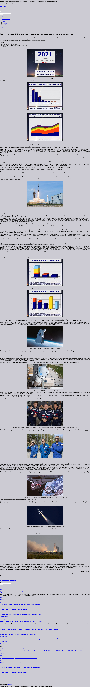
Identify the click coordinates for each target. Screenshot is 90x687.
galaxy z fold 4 (21, 648)
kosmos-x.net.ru (8, 575)
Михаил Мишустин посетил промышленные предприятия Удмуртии (18, 634)
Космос (4, 17)
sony (81, 648)
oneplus (54, 648)
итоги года (8, 577)
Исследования (2, 650)
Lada (32, 648)
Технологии (4, 23)
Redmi (69, 648)
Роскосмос (65, 650)
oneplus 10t (57, 648)
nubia (52, 648)
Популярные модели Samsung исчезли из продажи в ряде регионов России (20, 604)
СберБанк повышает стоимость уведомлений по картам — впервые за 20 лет (20, 614)
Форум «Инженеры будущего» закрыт (8, 580)
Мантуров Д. (26, 650)
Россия (70, 650)
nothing (42, 648)
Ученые (75, 650)
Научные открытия (56, 650)
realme (65, 648)
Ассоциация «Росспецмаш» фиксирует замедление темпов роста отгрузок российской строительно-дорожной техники (31, 639)
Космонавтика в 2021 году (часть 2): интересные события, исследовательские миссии (18, 578)
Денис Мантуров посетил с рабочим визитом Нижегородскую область (18, 643)
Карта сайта (4, 24)
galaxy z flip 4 (16, 648)
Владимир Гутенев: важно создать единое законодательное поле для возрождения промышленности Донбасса (29, 629)
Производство (7, 650)
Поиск (1, 12)
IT (2, 16)
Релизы (10, 650)
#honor (4, 648)
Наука (3, 20)
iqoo (27, 648)
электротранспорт (87, 650)
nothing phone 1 (47, 648)
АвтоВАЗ (19, 650)
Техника (4, 22)
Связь (3, 21)
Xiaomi (84, 648)
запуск (83, 650)
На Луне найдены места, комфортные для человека (13, 609)
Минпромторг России (39, 650)
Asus (13, 648)
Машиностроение (6, 19)
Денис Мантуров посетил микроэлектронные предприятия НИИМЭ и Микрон (21, 621)
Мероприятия (31, 650)
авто (81, 650)
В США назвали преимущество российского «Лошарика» (15, 599)
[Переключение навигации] (0, 11)
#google (1, 648)
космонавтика (14, 577)
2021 (4, 577)
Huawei (24, 648)
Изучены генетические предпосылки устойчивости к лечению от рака (18, 592)
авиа (78, 650)
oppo (60, 648)
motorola (34, 648)
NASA (38, 648)
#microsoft (7, 648)
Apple (10, 648)
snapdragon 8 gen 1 (77, 648)
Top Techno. (4, 6)
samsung (72, 648)
